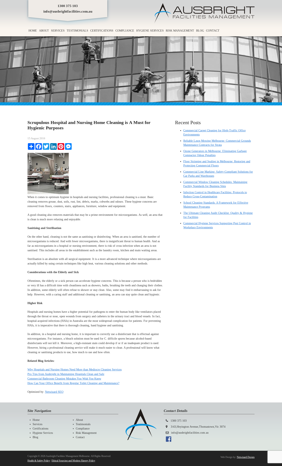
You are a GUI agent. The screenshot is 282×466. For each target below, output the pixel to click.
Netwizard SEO (54, 391)
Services (58, 30)
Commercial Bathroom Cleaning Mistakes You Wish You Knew (64, 378)
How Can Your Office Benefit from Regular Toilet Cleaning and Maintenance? (73, 383)
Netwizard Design (246, 457)
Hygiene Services (150, 30)
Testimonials (77, 30)
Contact (212, 30)
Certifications (101, 30)
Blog (200, 30)
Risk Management (180, 30)
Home (32, 30)
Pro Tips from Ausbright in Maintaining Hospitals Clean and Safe (65, 374)
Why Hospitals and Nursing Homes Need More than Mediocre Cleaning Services (74, 369)
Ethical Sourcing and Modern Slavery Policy (73, 460)
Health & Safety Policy (38, 460)
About (44, 30)
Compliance (124, 30)
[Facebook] (168, 440)
